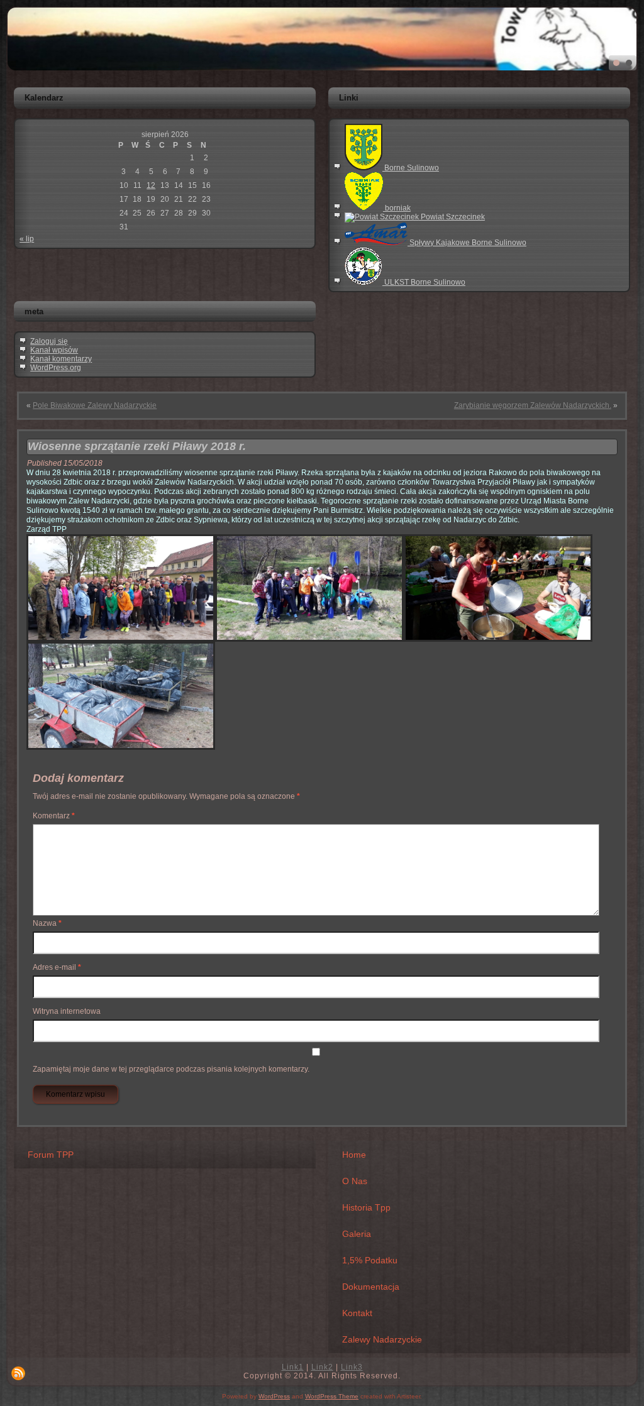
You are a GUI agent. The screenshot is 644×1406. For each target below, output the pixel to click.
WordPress (274, 1396)
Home (354, 1155)
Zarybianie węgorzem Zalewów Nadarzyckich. (532, 405)
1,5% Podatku (369, 1260)
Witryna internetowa (67, 1011)
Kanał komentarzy (61, 358)
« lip (26, 238)
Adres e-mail (57, 967)
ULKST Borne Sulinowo (423, 282)
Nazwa (47, 923)
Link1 (293, 1367)
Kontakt (357, 1313)
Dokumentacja (370, 1287)
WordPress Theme (331, 1396)
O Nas (354, 1181)
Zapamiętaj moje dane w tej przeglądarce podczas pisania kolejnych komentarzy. (171, 1069)
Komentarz (54, 815)
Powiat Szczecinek (452, 216)
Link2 (322, 1367)
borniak (397, 208)
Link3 (352, 1367)
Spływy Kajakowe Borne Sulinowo (467, 242)
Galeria (356, 1234)
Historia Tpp (366, 1207)
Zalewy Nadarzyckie (382, 1339)
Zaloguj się (49, 341)
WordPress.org (55, 367)
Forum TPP (51, 1155)
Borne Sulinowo (410, 167)
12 (151, 185)
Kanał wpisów (54, 350)
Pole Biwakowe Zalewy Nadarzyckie (95, 405)
